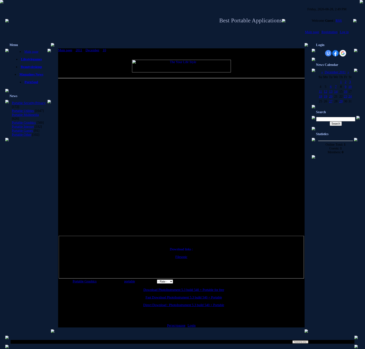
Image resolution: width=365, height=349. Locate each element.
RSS (339, 20)
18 (320, 96)
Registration (329, 32)
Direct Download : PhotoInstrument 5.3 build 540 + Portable (183, 305)
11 (320, 91)
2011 (79, 50)
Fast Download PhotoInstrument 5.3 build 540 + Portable (184, 297)
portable (129, 281)
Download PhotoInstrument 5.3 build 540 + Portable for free (183, 290)
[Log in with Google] (342, 53)
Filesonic (181, 257)
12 (325, 91)
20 (330, 96)
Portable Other (21, 134)
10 (104, 50)
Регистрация (176, 325)
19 (325, 96)
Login (192, 325)
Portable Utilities (23, 111)
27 (330, 101)
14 (336, 91)
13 (330, 91)
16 (345, 91)
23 (345, 96)
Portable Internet (23, 126)
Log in (344, 32)
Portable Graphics (24, 122)
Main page (312, 32)
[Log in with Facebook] (335, 53)
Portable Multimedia (25, 115)
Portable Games (22, 130)
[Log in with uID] (328, 53)
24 (350, 96)
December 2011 (335, 72)
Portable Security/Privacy (29, 103)
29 (341, 101)
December (92, 50)
